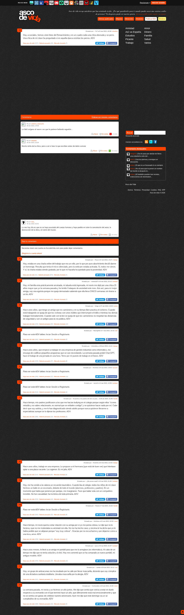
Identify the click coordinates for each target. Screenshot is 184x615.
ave (116, 330)
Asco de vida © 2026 (157, 193)
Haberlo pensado (44, 43)
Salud (147, 39)
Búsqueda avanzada (132, 136)
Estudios (130, 35)
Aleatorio (139, 19)
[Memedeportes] (36, 3)
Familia (148, 35)
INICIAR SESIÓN (158, 3)
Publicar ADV (151, 19)
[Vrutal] (56, 3)
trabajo (115, 260)
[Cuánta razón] (31, 3)
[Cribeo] (61, 3)
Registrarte (64, 334)
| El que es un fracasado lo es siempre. (146, 165)
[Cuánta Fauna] (71, 3)
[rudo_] (23, 222)
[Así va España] (46, 3)
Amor (147, 28)
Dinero (147, 32)
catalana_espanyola (37, 123)
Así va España (133, 32)
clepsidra (34, 140)
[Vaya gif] (81, 3)
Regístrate (144, 3)
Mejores (119, 19)
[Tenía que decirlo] (86, 3)
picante (115, 367)
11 (19, 381)
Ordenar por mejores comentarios (105, 117)
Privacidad (146, 190)
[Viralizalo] (96, 3)
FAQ (159, 190)
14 (19, 504)
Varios (147, 42)
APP (163, 190)
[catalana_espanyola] (23, 124)
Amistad (129, 28)
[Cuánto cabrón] (51, 3)
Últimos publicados (105, 19)
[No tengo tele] (76, 3)
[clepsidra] (23, 141)
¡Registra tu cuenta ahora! (32, 253)
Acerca (130, 190)
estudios (115, 31)
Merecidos (129, 19)
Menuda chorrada (59, 43)
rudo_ (33, 221)
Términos (137, 190)
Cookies (154, 190)
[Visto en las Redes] (41, 3)
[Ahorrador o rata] (91, 3)
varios (116, 306)
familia (116, 398)
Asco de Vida (130, 184)
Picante (129, 39)
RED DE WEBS (22, 2)
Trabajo (129, 42)
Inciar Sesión (51, 334)
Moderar (162, 19)
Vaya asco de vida (28, 43)
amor (116, 521)
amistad (115, 281)
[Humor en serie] (66, 3)
